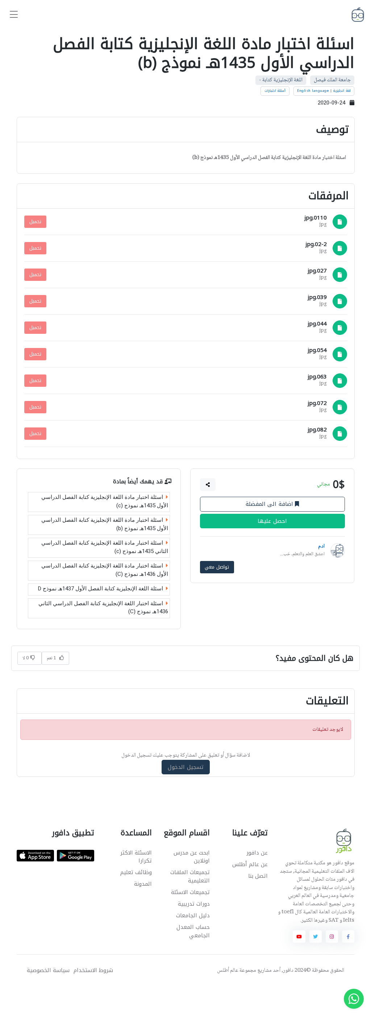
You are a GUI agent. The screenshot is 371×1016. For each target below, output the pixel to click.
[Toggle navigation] (14, 15)
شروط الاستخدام (93, 970)
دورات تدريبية (194, 904)
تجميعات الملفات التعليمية (190, 876)
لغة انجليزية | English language (324, 90)
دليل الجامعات (193, 915)
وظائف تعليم (136, 872)
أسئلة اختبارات (275, 90)
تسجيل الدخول (186, 767)
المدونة (143, 884)
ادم (321, 546)
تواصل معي (217, 567)
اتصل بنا (258, 876)
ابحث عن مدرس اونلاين (192, 857)
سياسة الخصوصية (48, 970)
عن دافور (257, 853)
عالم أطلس (227, 970)
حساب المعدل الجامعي (193, 931)
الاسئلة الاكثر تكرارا (136, 857)
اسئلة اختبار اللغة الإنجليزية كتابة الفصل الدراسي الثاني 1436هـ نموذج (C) (103, 607)
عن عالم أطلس (250, 864)
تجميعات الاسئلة (190, 892)
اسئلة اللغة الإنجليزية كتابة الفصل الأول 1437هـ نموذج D (100, 589)
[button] (208, 484)
